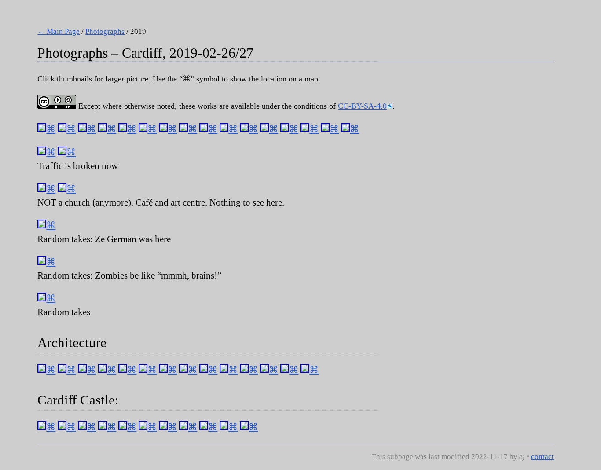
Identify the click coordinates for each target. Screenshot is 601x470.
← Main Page (58, 31)
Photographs (105, 31)
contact (542, 456)
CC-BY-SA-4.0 (362, 106)
